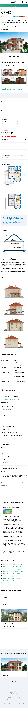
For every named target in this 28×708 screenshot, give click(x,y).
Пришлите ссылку (7, 506)
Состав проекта (5, 157)
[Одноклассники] (24, 16)
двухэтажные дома (8, 580)
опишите (13, 221)
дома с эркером (7, 563)
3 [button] (14, 56)
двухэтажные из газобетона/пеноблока (14, 571)
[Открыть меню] (2, 2)
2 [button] (13, 56)
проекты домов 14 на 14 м (10, 582)
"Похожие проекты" (15, 219)
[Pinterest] (22, 16)
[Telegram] (18, 16)
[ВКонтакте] (14, 16)
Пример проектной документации (10, 399)
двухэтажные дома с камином (11, 578)
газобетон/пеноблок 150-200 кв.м (12, 569)
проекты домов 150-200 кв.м (11, 576)
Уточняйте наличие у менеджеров (8, 136)
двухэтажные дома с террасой (11, 573)
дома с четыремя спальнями (11, 575)
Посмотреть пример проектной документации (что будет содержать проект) (11, 89)
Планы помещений (6, 155)
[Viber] (20, 16)
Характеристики (21, 155)
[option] (14, 43)
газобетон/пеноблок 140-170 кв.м (12, 564)
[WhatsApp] (16, 16)
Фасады (14, 155)
